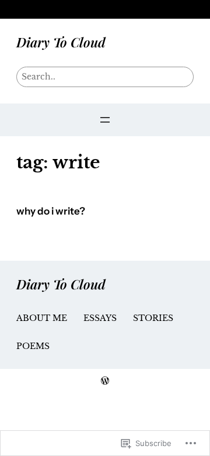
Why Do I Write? (50, 211)
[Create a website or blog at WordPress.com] (105, 381)
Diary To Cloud (61, 42)
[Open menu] (105, 120)
